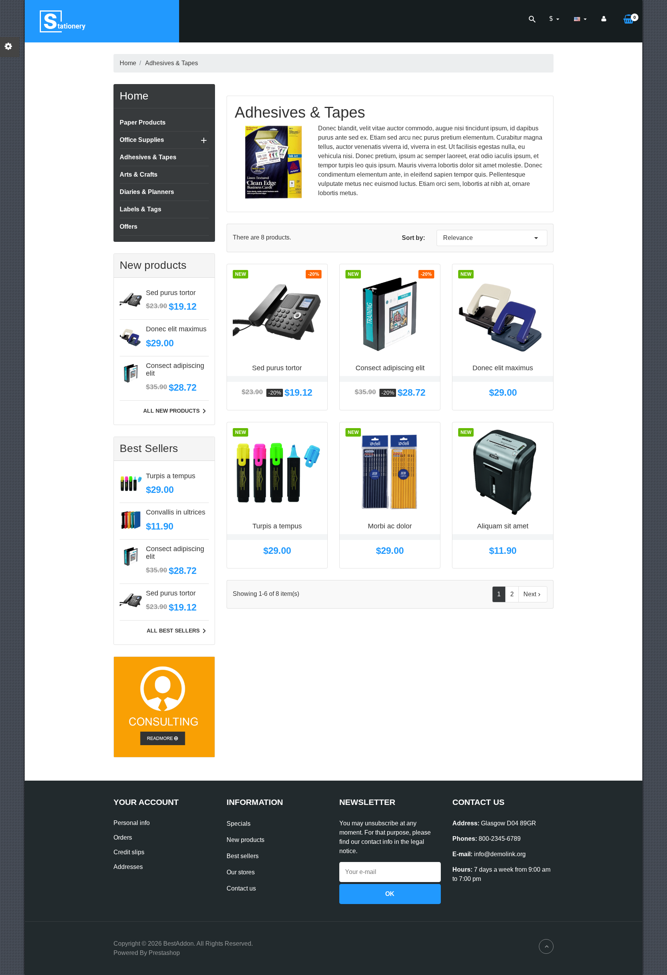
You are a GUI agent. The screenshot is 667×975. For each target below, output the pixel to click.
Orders (122, 837)
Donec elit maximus (176, 329)
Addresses (128, 867)
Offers (128, 226)
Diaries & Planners (147, 192)
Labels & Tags (140, 209)
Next (532, 594)
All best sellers (178, 631)
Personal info (131, 823)
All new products (176, 411)
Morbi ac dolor (390, 526)
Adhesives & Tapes (148, 157)
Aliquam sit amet (502, 526)
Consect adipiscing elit (175, 369)
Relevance (492, 238)
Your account (146, 802)
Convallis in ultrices (175, 512)
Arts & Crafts (138, 174)
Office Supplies (142, 140)
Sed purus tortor (171, 293)
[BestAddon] (164, 706)
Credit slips (128, 852)
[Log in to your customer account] (604, 19)
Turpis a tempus (170, 476)
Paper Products (143, 122)
